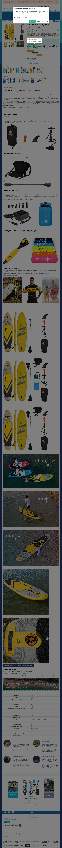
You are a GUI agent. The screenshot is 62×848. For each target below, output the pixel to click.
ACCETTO (32, 21)
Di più (46, 21)
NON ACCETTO (40, 21)
